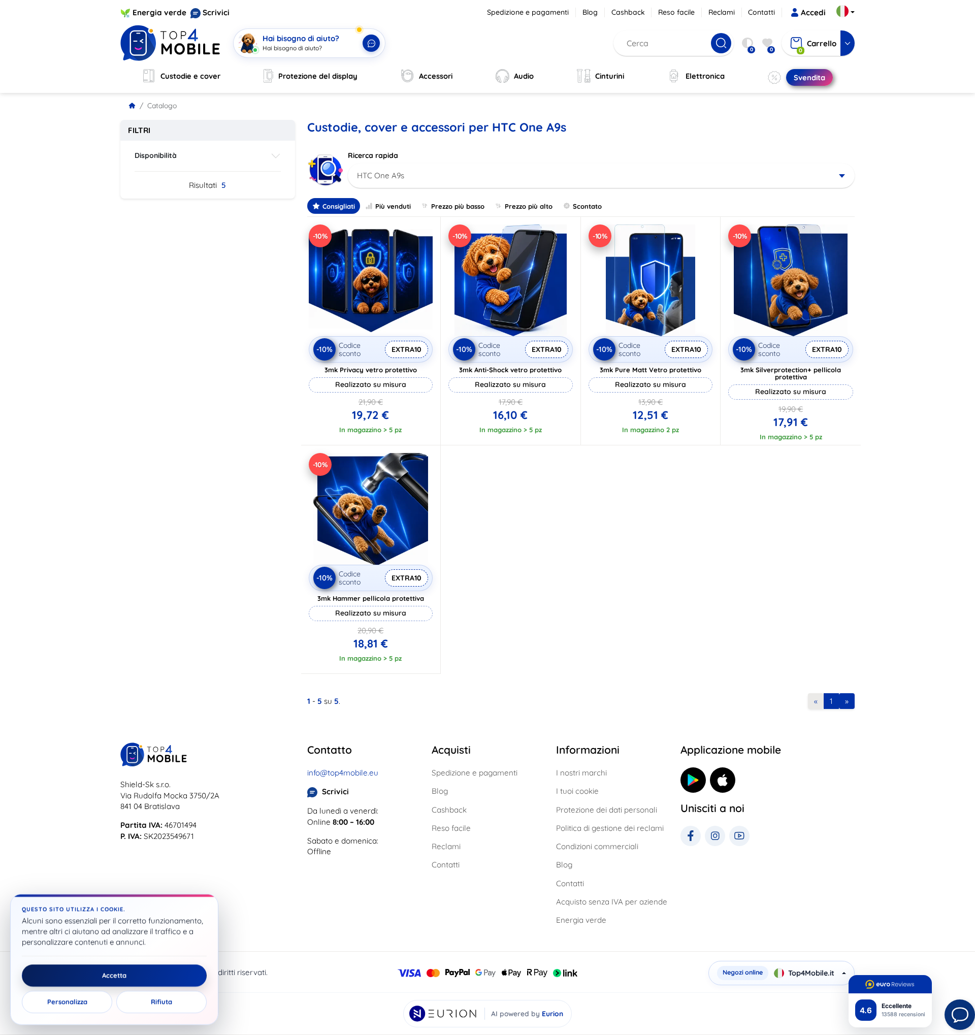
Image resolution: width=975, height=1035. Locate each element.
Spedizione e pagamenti (528, 12)
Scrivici (216, 12)
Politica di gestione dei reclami (610, 828)
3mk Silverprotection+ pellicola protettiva (790, 373)
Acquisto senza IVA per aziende (611, 902)
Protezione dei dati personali (606, 810)
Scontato (587, 206)
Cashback (628, 12)
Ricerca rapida (373, 155)
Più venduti (393, 206)
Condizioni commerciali (597, 846)
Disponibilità (156, 155)
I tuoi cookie (577, 791)
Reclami (721, 12)
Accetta (114, 976)
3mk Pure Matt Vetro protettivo (650, 370)
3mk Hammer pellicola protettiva (370, 598)
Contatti (761, 12)
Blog (590, 12)
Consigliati (338, 206)
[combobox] (601, 176)
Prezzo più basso (457, 206)
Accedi (813, 12)
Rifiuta (161, 1002)
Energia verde (159, 12)
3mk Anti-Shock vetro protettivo (510, 370)
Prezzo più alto (528, 206)
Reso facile (676, 12)
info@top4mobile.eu (342, 773)
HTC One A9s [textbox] (380, 175)
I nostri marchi (581, 773)
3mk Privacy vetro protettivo (370, 370)
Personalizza (67, 1002)
